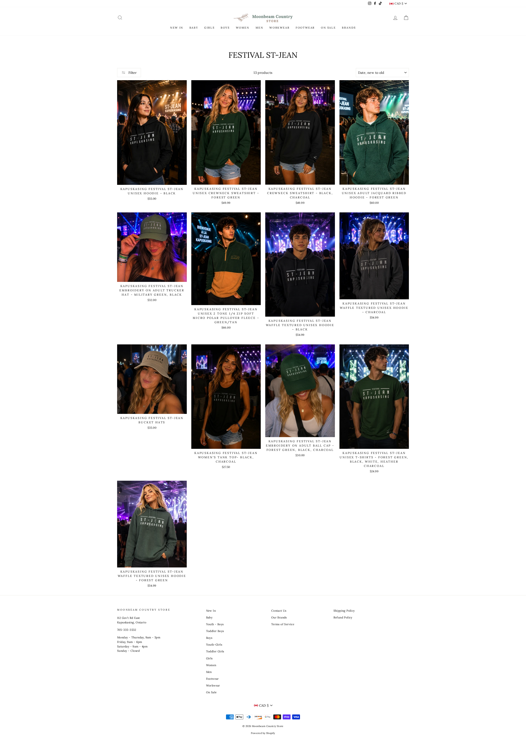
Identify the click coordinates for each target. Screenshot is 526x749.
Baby (209, 617)
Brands (349, 27)
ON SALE (328, 27)
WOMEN (242, 27)
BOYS (225, 27)
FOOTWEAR (305, 27)
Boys (209, 638)
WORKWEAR (279, 27)
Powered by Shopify (263, 733)
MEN (259, 27)
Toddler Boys (215, 631)
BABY (193, 27)
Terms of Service (282, 624)
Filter (132, 73)
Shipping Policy (344, 610)
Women (211, 665)
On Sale (211, 692)
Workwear (213, 685)
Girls (209, 658)
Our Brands (279, 617)
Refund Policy (342, 617)
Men (209, 672)
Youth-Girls (214, 644)
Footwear (212, 679)
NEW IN (176, 27)
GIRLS (209, 27)
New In (211, 610)
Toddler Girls (215, 651)
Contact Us (278, 610)
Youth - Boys (215, 624)
